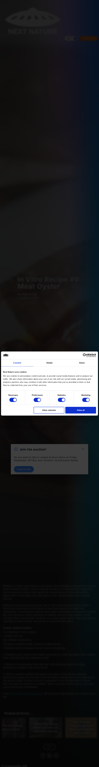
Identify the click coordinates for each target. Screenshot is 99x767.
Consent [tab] (17, 363)
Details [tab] (49, 363)
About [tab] (82, 363)
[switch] (37, 400)
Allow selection (49, 410)
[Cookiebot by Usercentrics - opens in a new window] (84, 355)
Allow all (81, 410)
